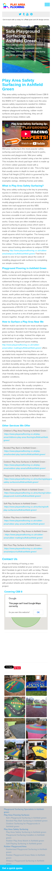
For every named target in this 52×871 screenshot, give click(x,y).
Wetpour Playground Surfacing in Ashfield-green (25, 862)
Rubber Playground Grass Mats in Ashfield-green (25, 856)
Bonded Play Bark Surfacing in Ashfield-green (27, 821)
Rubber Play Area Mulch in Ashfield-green (25, 841)
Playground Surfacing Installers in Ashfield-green (25, 836)
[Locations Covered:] (3, 4)
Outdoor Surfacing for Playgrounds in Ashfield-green (23, 825)
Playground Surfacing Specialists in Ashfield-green (24, 810)
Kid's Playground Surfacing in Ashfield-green (26, 818)
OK (38, 612)
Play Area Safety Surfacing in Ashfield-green (26, 832)
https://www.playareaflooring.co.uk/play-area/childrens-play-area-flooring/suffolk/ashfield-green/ (26, 437)
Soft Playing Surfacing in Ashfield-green (24, 843)
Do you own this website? (19, 612)
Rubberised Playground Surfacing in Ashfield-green (26, 850)
